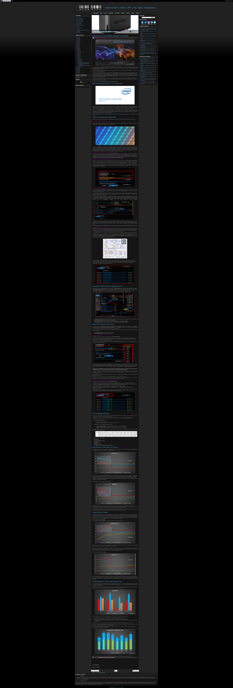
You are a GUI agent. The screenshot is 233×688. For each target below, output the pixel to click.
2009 (78, 38)
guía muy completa (97, 290)
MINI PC (77, 26)
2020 (78, 49)
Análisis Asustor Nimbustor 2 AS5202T (84, 65)
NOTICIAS (78, 29)
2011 (78, 40)
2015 (78, 44)
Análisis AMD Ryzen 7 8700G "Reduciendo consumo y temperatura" (147, 59)
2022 (78, 68)
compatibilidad (101, 108)
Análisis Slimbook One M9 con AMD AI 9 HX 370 (148, 28)
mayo (79, 55)
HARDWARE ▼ (79, 24)
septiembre (79, 59)
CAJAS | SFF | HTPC (79, 21)
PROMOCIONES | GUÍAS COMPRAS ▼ (82, 30)
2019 (78, 48)
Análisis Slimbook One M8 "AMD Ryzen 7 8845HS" (148, 60)
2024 (78, 70)
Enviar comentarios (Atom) (101, 672)
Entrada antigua (135, 670)
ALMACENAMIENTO (79, 19)
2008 (78, 37)
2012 (78, 41)
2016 (78, 45)
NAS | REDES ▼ (79, 27)
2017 (78, 46)
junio (78, 56)
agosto (79, 58)
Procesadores (112, 657)
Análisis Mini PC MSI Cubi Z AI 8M (146, 43)
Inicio (116, 670)
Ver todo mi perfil (83, 680)
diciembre (79, 66)
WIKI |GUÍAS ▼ (78, 32)
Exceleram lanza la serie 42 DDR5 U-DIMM (147, 52)
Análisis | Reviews (102, 657)
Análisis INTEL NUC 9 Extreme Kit (83, 62)
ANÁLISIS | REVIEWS (80, 20)
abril (78, 54)
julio (78, 57)
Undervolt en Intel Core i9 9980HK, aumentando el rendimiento (110, 36)
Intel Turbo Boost (101, 189)
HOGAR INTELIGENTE (80, 25)
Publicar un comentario (96, 667)
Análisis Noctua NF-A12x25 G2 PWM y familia (148, 78)
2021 (78, 67)
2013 (78, 42)
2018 (78, 47)
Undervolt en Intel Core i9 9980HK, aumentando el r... (83, 64)
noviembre (79, 61)
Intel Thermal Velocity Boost (128, 196)
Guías (107, 657)
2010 (78, 39)
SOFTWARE (78, 31)
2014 (78, 43)
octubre (79, 60)
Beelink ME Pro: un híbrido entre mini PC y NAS (148, 42)
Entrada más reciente (95, 670)
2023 (78, 69)
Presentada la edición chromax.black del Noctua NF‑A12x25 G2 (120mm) (148, 30)
